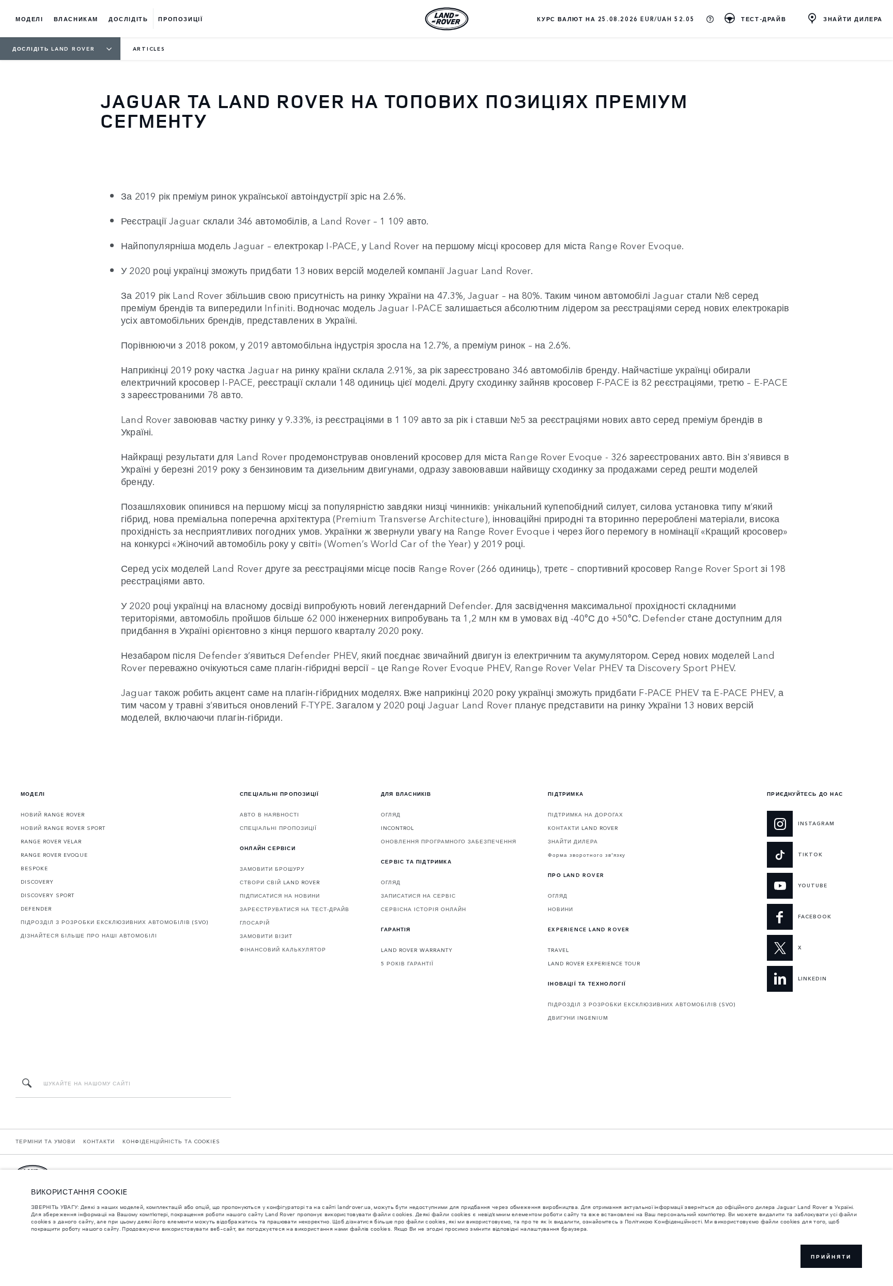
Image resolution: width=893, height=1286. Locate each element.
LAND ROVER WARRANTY (417, 950)
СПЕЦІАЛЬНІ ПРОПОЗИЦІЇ (278, 827)
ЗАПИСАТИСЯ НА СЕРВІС (418, 895)
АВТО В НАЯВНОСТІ (269, 814)
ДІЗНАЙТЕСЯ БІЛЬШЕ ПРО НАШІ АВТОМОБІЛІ (89, 935)
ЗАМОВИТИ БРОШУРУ (272, 868)
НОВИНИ (560, 909)
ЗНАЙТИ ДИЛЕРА (573, 841)
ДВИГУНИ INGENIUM (578, 1017)
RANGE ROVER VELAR (51, 841)
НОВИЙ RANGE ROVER (53, 814)
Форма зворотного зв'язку (586, 854)
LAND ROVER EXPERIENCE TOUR (594, 963)
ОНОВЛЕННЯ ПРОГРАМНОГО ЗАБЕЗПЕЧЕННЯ (448, 841)
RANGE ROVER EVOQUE (54, 854)
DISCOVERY (37, 881)
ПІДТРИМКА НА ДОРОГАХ (585, 814)
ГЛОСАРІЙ (255, 922)
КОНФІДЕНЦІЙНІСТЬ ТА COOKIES (171, 1141)
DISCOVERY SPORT (47, 895)
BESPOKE (34, 868)
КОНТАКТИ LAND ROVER (583, 827)
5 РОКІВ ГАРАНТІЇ (407, 963)
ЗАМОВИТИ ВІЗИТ (266, 936)
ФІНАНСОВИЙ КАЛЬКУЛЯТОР (283, 949)
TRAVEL (558, 950)
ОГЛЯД (391, 814)
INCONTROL (397, 827)
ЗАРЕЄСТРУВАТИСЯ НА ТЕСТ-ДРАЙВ (294, 909)
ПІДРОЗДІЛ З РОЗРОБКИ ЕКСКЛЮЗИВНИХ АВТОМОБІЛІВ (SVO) (114, 922)
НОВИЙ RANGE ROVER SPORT (63, 827)
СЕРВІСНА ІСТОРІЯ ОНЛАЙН (423, 909)
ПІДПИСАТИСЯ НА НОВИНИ (280, 895)
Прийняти (831, 1256)
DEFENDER (36, 908)
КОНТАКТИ (99, 1141)
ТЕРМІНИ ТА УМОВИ (45, 1141)
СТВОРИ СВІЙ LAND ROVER (280, 882)
